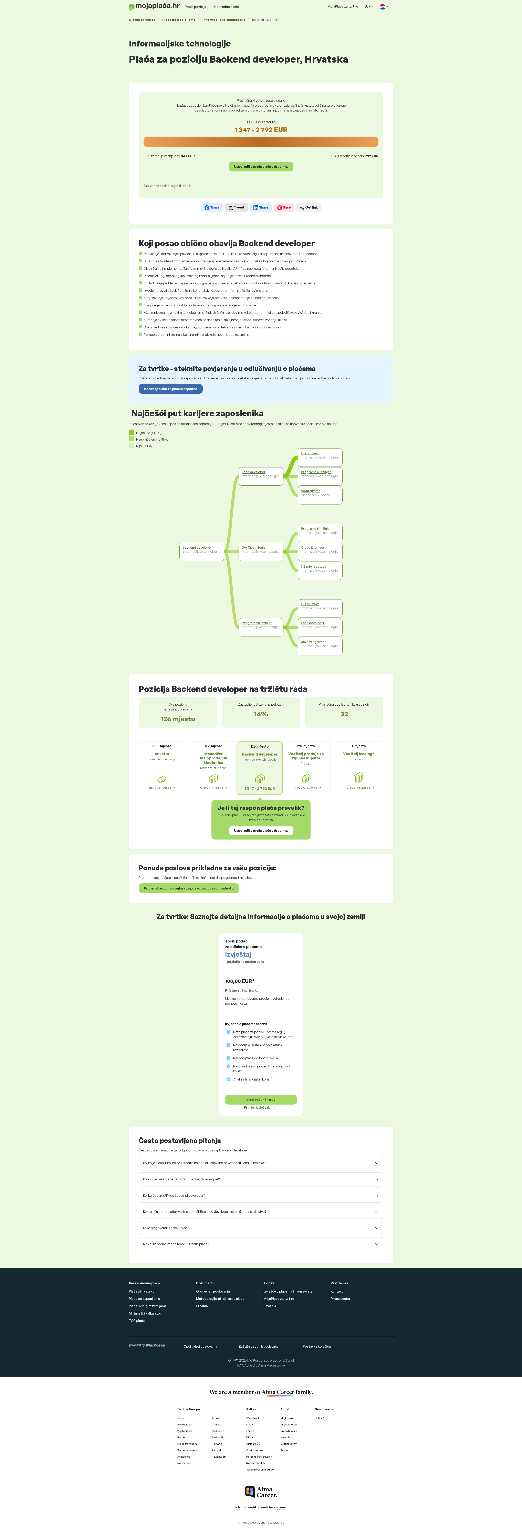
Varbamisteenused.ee (260, 1469)
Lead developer (253, 472)
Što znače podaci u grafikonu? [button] (167, 186)
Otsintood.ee (254, 1450)
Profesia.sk (184, 1424)
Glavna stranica (142, 19)
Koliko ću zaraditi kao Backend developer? (174, 1195)
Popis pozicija (195, 7)
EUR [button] (367, 6)
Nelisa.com (184, 1463)
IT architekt (310, 453)
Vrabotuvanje (289, 1431)
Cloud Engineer (312, 547)
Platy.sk (217, 1450)
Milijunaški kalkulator (145, 1313)
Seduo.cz (218, 1431)
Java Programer (313, 642)
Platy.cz (217, 1443)
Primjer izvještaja (257, 1107)
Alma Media (267, 1365)
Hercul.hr (286, 1437)
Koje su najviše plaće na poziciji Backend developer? (181, 1179)
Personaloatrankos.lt (259, 1456)
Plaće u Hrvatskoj (142, 1291)
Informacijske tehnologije (224, 19)
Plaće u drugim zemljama (148, 1306)
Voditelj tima (310, 491)
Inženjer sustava (313, 566)
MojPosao (287, 1418)
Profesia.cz (184, 1431)
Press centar (341, 1299)
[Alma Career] (261, 1492)
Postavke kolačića (317, 1346)
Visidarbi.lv (253, 1443)
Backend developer (197, 547)
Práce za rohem (187, 1450)
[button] (384, 6)
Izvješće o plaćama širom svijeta (288, 1291)
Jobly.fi (319, 1418)
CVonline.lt (253, 1418)
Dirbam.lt (252, 1437)
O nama (202, 1306)
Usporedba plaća (225, 7)
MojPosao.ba (289, 1424)
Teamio (216, 1424)
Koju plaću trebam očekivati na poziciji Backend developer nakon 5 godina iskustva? (204, 1212)
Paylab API (271, 1306)
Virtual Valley (289, 1443)
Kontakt (337, 1291)
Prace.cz (183, 1437)
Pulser (284, 1450)
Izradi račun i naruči (261, 1100)
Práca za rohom (187, 1443)
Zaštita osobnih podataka (259, 1346)
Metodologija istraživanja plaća (220, 1299)
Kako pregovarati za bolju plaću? (166, 1228)
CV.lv (249, 1424)
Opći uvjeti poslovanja (213, 1291)
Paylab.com (219, 1456)
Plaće (179, 19)
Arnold (216, 1418)
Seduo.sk (218, 1437)
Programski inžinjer (257, 623)
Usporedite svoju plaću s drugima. (261, 167)
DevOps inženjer (254, 547)
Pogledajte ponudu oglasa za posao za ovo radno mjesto (189, 888)
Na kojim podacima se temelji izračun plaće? (176, 1244)
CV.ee (250, 1431)
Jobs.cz (182, 1418)
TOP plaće (137, 1321)
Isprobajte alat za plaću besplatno (170, 389)
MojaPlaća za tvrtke (342, 6)
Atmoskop (183, 1456)
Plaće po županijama (144, 1299)
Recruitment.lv (255, 1463)
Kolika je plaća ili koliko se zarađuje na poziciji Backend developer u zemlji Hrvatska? (204, 1163)
